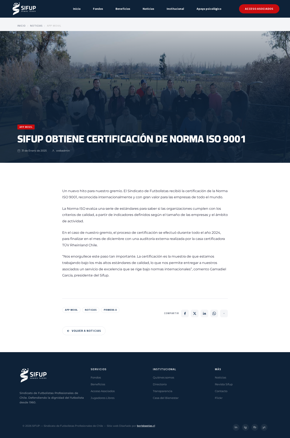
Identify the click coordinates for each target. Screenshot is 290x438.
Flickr (218, 398)
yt (264, 427)
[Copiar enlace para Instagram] (224, 313)
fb (254, 427)
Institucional (175, 8)
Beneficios (122, 8)
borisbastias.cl (146, 425)
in (236, 427)
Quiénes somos (163, 377)
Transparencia (162, 391)
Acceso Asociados (259, 8)
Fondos (98, 8)
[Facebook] (185, 313)
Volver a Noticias (86, 330)
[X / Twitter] (194, 313)
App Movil (71, 310)
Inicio (76, 8)
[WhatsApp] (214, 313)
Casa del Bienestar (166, 398)
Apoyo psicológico (209, 8)
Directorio (160, 384)
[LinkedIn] (204, 313)
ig (245, 427)
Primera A (110, 310)
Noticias (148, 8)
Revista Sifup (224, 384)
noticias (91, 310)
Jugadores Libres (102, 398)
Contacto (221, 391)
